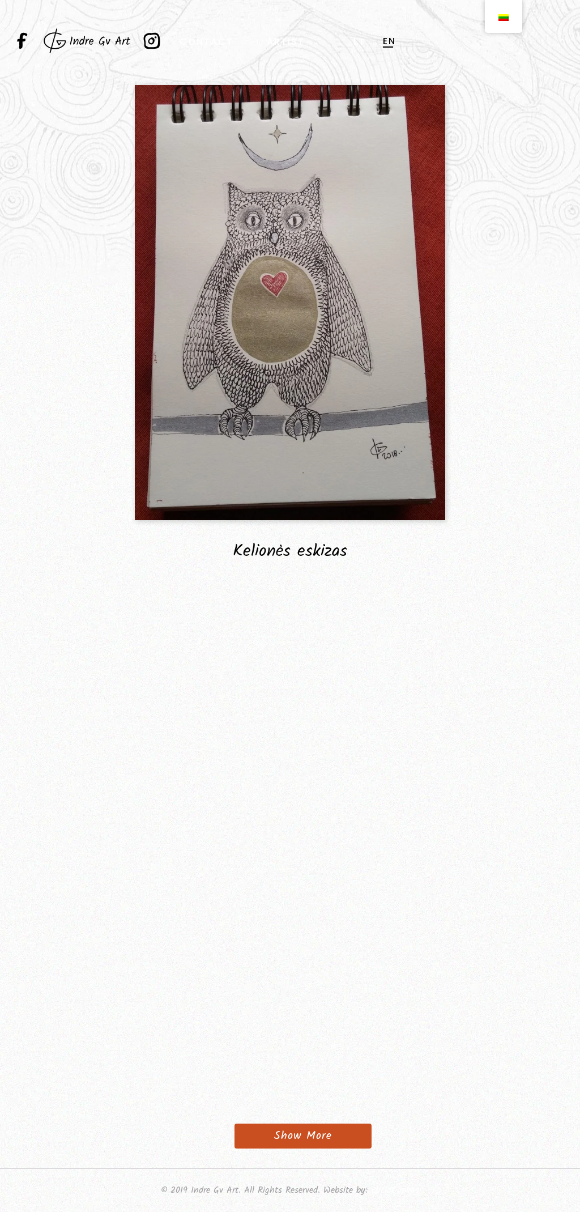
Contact (206, 41)
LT (359, 41)
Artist (286, 41)
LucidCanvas (395, 1190)
